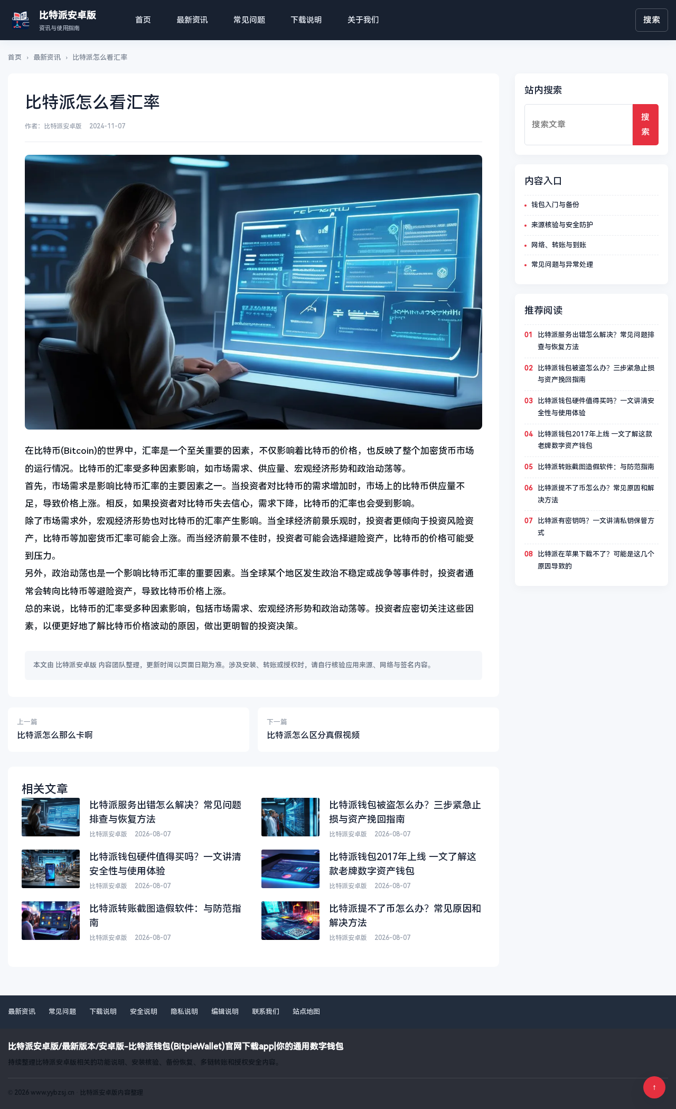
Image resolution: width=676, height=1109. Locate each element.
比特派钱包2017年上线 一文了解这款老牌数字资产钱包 (595, 440)
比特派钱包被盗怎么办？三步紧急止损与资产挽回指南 (596, 374)
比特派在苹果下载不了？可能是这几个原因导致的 (596, 560)
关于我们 (363, 20)
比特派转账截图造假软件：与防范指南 (596, 467)
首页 (143, 20)
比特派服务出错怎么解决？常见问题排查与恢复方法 (596, 341)
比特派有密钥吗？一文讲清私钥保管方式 (596, 527)
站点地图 (306, 1011)
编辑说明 (225, 1011)
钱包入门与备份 (555, 205)
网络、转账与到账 (558, 245)
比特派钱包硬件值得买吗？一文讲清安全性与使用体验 (596, 407)
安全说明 (143, 1011)
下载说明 (306, 20)
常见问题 (249, 20)
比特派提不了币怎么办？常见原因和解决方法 (596, 494)
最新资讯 (192, 20)
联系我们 (265, 1011)
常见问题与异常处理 (562, 264)
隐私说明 (184, 1011)
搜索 (651, 20)
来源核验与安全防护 (562, 225)
